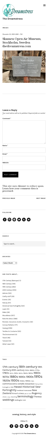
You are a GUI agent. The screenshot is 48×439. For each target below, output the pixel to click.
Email (5, 154)
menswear (28, 390)
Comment (6, 118)
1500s (27, 370)
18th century (28, 367)
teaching (14, 397)
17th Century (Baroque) (10, 280)
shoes (4, 397)
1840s (25, 373)
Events (4, 300)
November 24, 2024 (8, 34)
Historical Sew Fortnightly (11, 306)
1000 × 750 (18, 34)
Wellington (19, 400)
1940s (22, 381)
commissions (9, 383)
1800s (11, 373)
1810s (16, 373)
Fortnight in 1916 (7, 387)
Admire (5, 293)
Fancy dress (39, 384)
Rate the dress (7, 319)
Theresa (38, 396)
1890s (22, 376)
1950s (27, 381)
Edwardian (30, 384)
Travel (4, 338)
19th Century (6, 287)
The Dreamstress (12, 18)
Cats (32, 381)
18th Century (6, 284)
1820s (21, 373)
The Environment (8, 334)
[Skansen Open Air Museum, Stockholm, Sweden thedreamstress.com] (24, 82)
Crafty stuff (6, 296)
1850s (30, 373)
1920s (6, 380)
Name (5, 145)
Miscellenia (6, 315)
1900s (30, 376)
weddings (8, 399)
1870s (5, 376)
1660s (32, 370)
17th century (10, 366)
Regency (36, 393)
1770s (37, 370)
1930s (15, 380)
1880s (14, 377)
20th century (18, 370)
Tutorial (5, 341)
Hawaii (18, 386)
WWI (24, 400)
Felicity (4, 303)
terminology (25, 396)
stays (9, 397)
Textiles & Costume (9, 331)
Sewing (5, 328)
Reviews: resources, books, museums (15, 322)
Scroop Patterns (8, 325)
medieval (20, 390)
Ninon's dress (18, 393)
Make (4, 312)
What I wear (6, 344)
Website (5, 163)
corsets (20, 383)
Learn (4, 309)
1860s (37, 372)
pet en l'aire (27, 393)
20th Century (7, 290)
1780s (5, 372)
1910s (38, 376)
